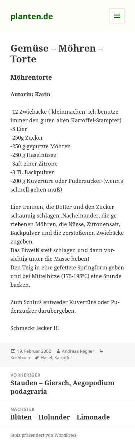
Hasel (46, 358)
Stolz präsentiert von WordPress (43, 435)
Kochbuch (20, 358)
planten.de (31, 15)
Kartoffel (63, 358)
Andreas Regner (78, 351)
